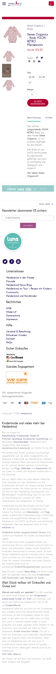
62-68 (42, 77)
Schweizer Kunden (16, 335)
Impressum (12, 319)
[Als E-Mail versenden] (39, 61)
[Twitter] (5, 261)
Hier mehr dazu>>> (11, 654)
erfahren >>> (8, 527)
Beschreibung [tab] (34, 117)
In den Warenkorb (38, 102)
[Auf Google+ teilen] (34, 61)
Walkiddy (25, 468)
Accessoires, (29, 439)
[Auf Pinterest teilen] (29, 61)
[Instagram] (18, 261)
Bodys (30, 29)
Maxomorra (41, 468)
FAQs (9, 342)
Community (12, 292)
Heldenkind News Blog (19, 285)
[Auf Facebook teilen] (36, 58)
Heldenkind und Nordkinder (21, 296)
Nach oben (45, 204)
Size (29, 73)
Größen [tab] (48, 117)
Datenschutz (13, 315)
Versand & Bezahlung (18, 331)
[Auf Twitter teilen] (41, 58)
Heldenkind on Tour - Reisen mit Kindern (29, 288)
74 (30, 82)
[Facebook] (11, 261)
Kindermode (23, 435)
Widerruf (11, 312)
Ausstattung (42, 439)
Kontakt (10, 338)
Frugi (17, 468)
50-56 (32, 77)
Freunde (10, 281)
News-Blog (29, 571)
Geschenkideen (20, 442)
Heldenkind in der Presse (20, 277)
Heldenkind (26, 413)
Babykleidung (8, 435)
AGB (8, 308)
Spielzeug (17, 439)
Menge (30, 89)
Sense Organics (35, 25)
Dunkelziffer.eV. (13, 605)
